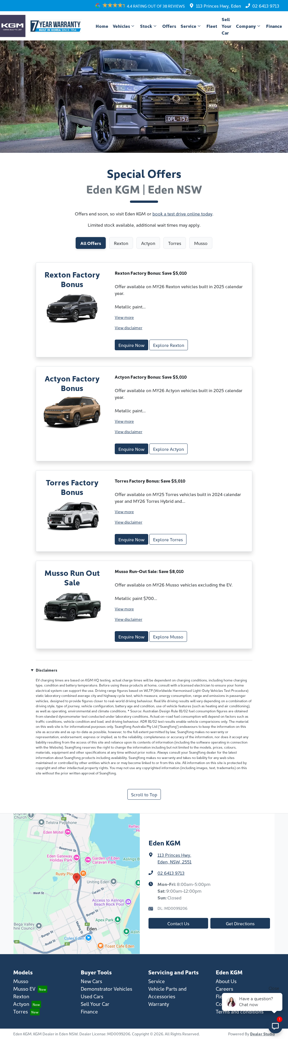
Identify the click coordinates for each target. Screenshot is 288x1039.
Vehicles (121, 26)
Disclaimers (46, 670)
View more (124, 317)
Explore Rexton (168, 345)
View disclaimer (128, 327)
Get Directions (240, 923)
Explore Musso (168, 636)
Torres (20, 1011)
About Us (226, 981)
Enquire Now (131, 345)
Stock (146, 26)
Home (102, 26)
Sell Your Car (226, 26)
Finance (274, 26)
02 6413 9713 (265, 6)
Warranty (158, 1003)
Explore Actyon (168, 449)
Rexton (21, 996)
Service (188, 26)
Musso (20, 981)
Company (246, 26)
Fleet (211, 26)
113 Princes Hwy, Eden (218, 6)
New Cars (91, 981)
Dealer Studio (262, 1033)
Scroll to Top (144, 794)
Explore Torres (168, 539)
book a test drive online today (182, 213)
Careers (224, 988)
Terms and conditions (240, 1011)
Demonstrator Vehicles (106, 988)
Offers (169, 26)
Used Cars (92, 996)
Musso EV (24, 988)
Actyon (21, 1003)
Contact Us (178, 923)
